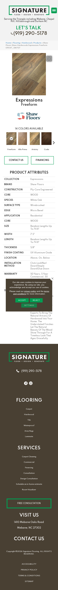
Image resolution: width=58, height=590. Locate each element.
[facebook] (26, 383)
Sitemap (29, 581)
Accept (22, 300)
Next (54, 138)
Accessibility (29, 564)
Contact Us (16, 160)
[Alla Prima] (22, 140)
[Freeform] (11, 139)
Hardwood (27, 43)
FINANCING (42, 160)
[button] (29, 503)
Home (8, 43)
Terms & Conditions (29, 576)
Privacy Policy (29, 570)
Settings (29, 305)
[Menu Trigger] (54, 10)
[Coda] (46, 140)
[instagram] (31, 383)
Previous (4, 138)
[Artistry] (35, 140)
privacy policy (30, 291)
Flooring (16, 43)
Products (37, 43)
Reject (36, 300)
